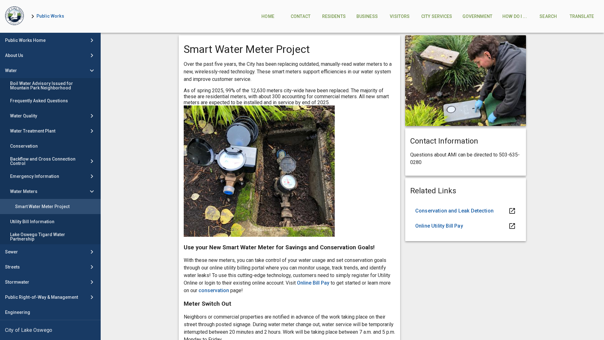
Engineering (17, 312)
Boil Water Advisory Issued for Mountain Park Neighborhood (41, 85)
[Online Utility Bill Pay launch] (465, 226)
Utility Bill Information (32, 221)
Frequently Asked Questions (39, 100)
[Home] (14, 16)
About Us (14, 55)
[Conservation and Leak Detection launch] (465, 210)
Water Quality (23, 115)
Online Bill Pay (314, 283)
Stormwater (17, 282)
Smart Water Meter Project (42, 206)
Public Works (50, 16)
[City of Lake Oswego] (50, 330)
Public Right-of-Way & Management (41, 297)
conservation (214, 290)
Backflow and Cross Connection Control (43, 161)
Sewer (11, 251)
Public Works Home (25, 40)
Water (11, 70)
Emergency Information (34, 176)
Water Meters (23, 191)
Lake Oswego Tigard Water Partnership (37, 236)
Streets (12, 266)
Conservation (24, 146)
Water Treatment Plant (32, 130)
